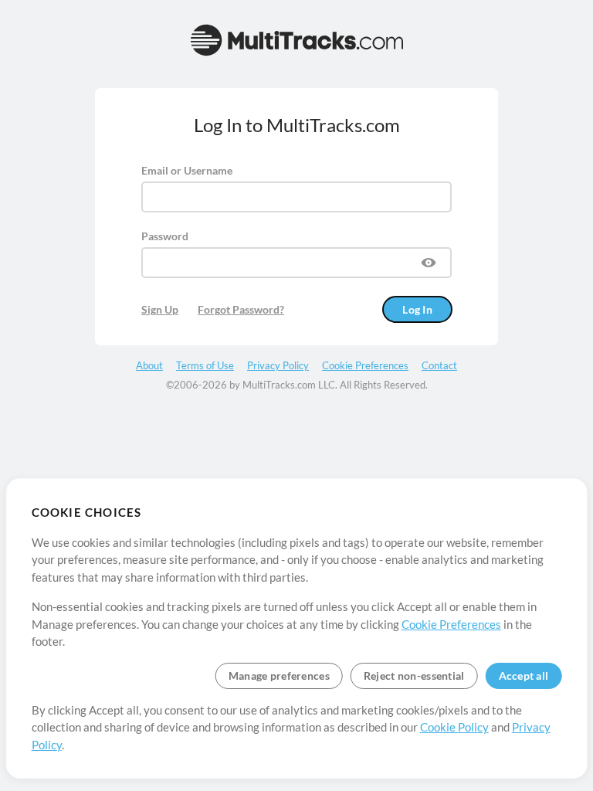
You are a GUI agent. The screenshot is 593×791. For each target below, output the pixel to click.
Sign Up (159, 309)
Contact (439, 365)
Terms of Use (205, 365)
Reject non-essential (414, 675)
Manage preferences (279, 675)
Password (164, 236)
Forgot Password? (241, 309)
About (149, 365)
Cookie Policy (454, 727)
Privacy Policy (278, 365)
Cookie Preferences (451, 624)
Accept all (524, 675)
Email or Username (186, 170)
